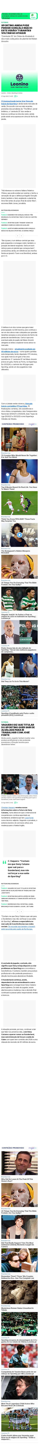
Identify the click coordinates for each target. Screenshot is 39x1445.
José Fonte (29, 818)
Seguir (33, 17)
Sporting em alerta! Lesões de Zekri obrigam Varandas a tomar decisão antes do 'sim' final (18, 898)
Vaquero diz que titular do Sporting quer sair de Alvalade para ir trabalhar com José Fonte (18, 890)
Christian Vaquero (8, 807)
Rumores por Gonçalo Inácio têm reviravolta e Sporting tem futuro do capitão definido (19, 217)
